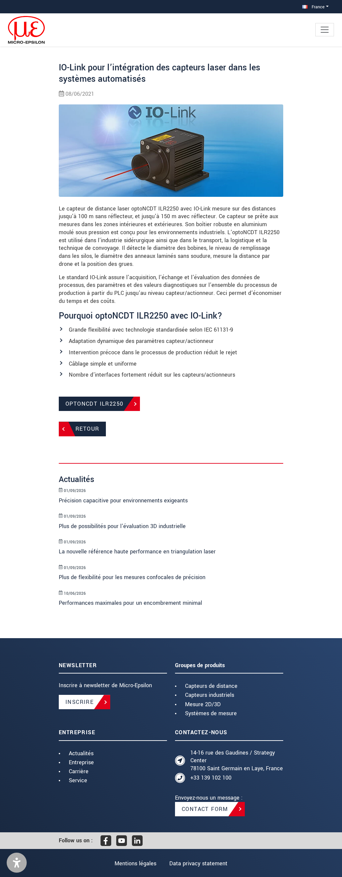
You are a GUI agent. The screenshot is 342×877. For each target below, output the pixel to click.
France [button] (317, 7)
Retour (87, 429)
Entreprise (81, 762)
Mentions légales (135, 863)
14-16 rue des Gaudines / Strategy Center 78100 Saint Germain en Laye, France (236, 761)
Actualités (81, 753)
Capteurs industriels (209, 695)
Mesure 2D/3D (203, 704)
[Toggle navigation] (324, 29)
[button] (17, 863)
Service (78, 780)
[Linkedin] (137, 840)
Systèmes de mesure (211, 713)
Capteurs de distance (211, 686)
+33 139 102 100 (210, 778)
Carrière (79, 771)
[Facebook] (106, 840)
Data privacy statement (198, 863)
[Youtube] (121, 840)
